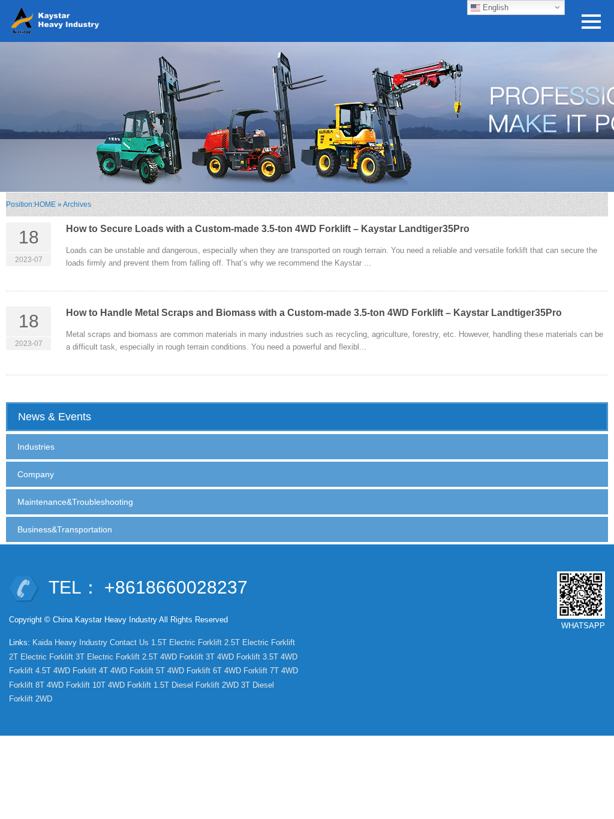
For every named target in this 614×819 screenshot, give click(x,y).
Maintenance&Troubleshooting (75, 502)
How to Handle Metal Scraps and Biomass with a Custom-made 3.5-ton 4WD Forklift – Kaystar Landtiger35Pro (314, 313)
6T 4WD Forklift (240, 670)
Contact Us (129, 642)
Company (35, 474)
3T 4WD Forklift (233, 656)
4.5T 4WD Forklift (66, 670)
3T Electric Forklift (108, 656)
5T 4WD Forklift (183, 670)
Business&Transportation (64, 529)
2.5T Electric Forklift (259, 642)
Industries (36, 446)
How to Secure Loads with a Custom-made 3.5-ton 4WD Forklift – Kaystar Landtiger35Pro (267, 229)
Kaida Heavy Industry (69, 642)
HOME (45, 204)
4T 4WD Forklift (126, 670)
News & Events (54, 417)
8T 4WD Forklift (62, 685)
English (494, 7)
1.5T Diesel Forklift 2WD (196, 685)
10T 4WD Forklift (121, 685)
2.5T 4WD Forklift (172, 656)
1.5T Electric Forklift (186, 642)
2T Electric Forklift (41, 656)
